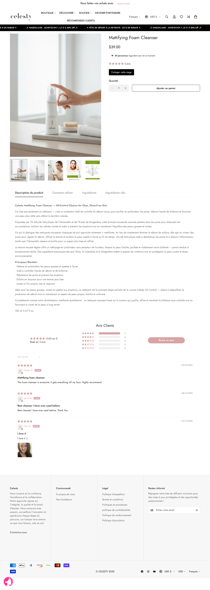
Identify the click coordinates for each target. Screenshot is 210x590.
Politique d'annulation (113, 520)
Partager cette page (121, 72)
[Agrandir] (94, 40)
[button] (116, 63)
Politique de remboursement (116, 515)
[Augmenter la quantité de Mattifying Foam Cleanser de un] (125, 88)
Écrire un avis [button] (166, 340)
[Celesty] (21, 16)
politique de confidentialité (116, 510)
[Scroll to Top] (204, 573)
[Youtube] (154, 571)
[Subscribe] (196, 510)
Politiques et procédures (114, 505)
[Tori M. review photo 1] (25, 450)
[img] (25, 365)
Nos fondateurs (64, 499)
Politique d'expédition (113, 494)
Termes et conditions (112, 499)
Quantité (113, 81)
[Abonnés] (142, 571)
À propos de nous (65, 494)
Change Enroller (123, 3)
